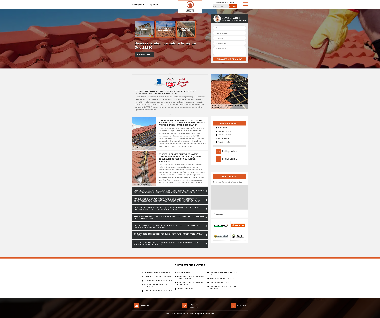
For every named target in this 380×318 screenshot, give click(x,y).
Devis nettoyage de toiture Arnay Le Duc (158, 280)
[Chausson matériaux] (221, 225)
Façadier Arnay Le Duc (185, 288)
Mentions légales (196, 314)
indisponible (139, 4)
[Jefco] (221, 236)
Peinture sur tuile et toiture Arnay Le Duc (158, 290)
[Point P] (238, 225)
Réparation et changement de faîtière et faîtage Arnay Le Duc (190, 277)
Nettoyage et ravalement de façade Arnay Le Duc (156, 285)
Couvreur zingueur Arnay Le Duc (221, 282)
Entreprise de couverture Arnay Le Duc (157, 276)
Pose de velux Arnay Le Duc (187, 272)
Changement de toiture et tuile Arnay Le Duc (223, 273)
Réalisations (144, 54)
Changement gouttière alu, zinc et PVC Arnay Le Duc (223, 287)
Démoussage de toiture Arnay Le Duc (157, 272)
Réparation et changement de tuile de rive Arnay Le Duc (190, 283)
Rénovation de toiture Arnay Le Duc (222, 278)
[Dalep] (238, 236)
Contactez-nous (208, 314)
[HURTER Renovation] (190, 6)
